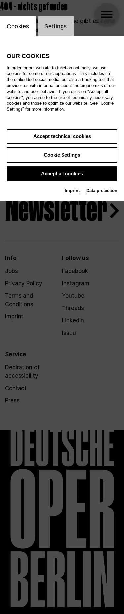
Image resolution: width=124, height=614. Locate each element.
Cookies (18, 26)
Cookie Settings (62, 155)
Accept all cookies (62, 173)
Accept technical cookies (62, 136)
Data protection (101, 190)
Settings (55, 26)
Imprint (72, 190)
